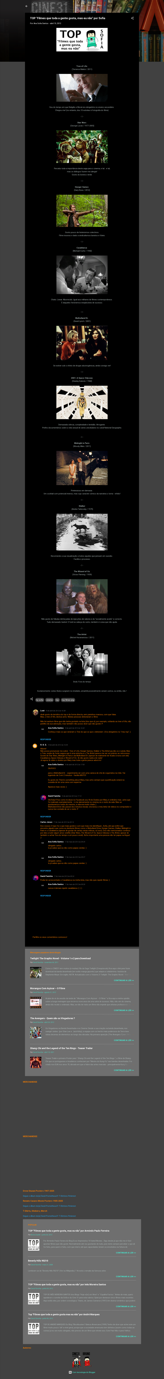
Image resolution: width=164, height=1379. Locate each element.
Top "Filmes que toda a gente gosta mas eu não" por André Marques (64, 1314)
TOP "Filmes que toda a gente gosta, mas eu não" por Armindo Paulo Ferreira (68, 1230)
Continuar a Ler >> (124, 980)
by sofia (39, 700)
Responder (45, 739)
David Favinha (54, 796)
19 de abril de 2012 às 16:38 (55, 711)
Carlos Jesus (46, 822)
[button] (132, 19)
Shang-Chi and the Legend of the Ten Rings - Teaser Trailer (61, 1048)
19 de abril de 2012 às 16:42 (75, 728)
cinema (49, 700)
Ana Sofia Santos (56, 728)
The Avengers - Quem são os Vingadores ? (52, 1018)
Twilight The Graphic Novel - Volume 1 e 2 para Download (60, 958)
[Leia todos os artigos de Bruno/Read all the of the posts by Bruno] (87, 1367)
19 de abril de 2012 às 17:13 (71, 796)
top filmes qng (68, 700)
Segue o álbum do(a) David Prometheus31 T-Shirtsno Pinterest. (49, 1196)
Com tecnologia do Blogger (83, 1372)
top (57, 700)
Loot (42, 710)
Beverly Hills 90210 (38, 1260)
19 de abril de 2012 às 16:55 (58, 745)
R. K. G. (43, 745)
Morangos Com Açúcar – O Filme (47, 988)
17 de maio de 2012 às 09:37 (75, 857)
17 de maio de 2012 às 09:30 (75, 884)
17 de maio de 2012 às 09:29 (75, 842)
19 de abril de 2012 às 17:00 (75, 765)
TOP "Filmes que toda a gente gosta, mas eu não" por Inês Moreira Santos (67, 1284)
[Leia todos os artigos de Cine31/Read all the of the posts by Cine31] (77, 1367)
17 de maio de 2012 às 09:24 (64, 876)
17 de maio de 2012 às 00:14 (63, 822)
